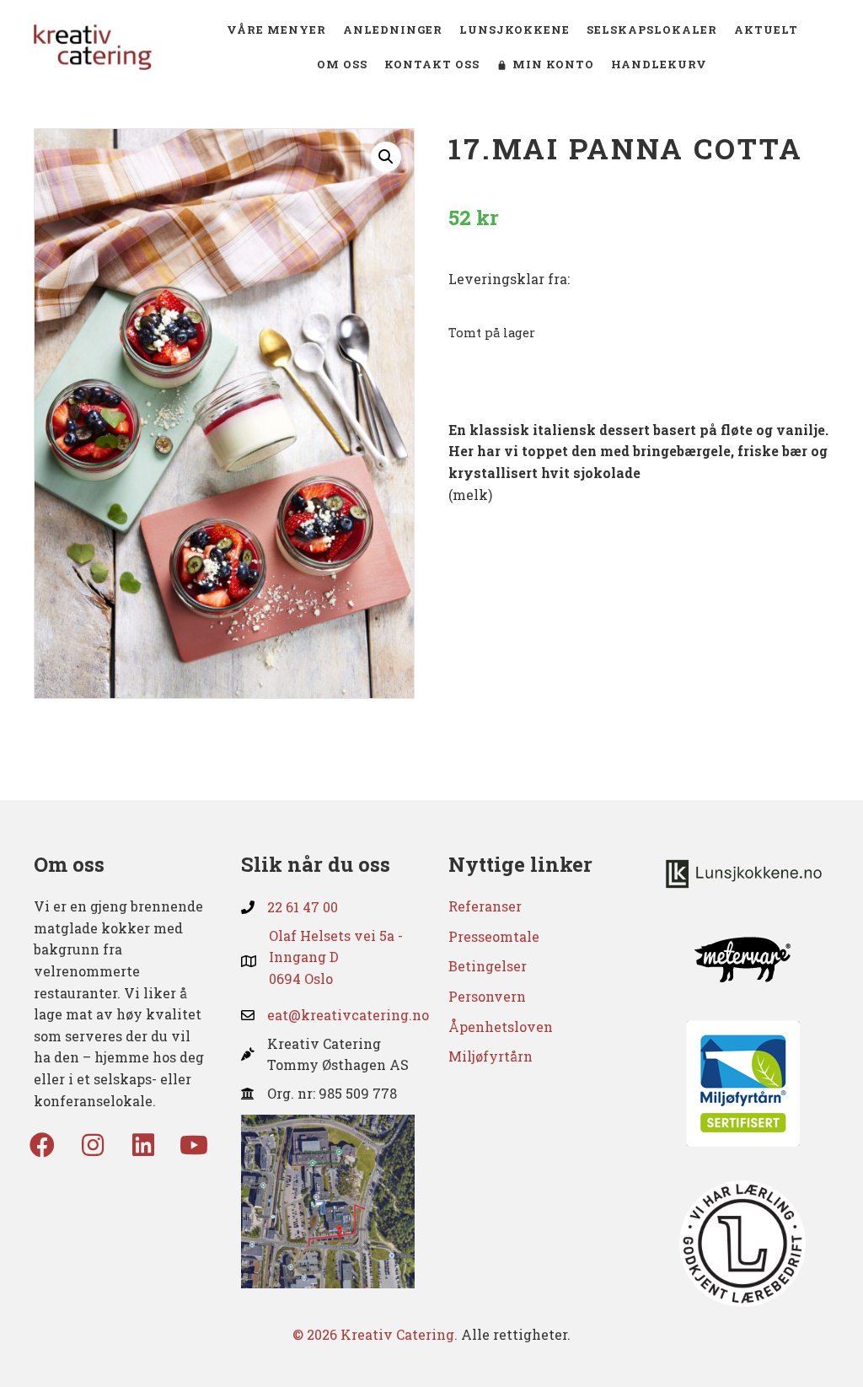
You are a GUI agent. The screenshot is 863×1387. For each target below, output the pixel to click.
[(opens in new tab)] (328, 1199)
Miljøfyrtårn (490, 1056)
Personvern (487, 996)
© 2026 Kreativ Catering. (375, 1334)
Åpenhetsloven (500, 1026)
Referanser (485, 906)
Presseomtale (493, 936)
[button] (386, 157)
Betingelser (487, 966)
